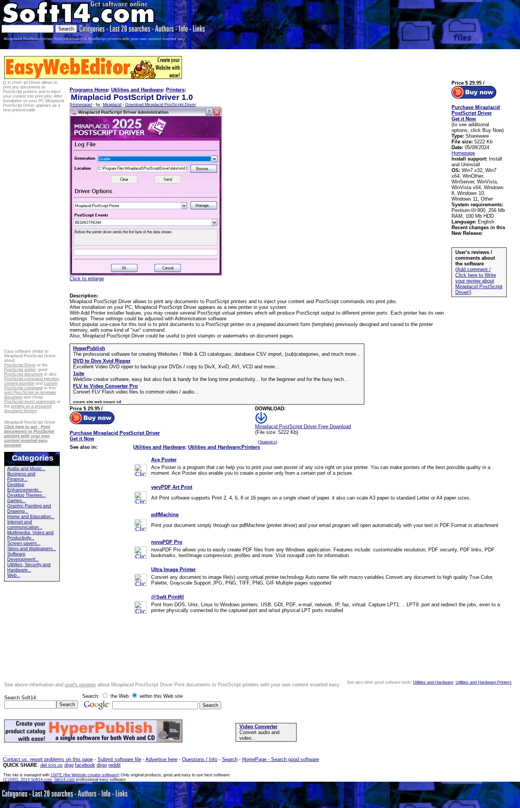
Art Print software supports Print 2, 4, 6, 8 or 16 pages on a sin (220, 498)
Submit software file (119, 759)
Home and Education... (30, 516)
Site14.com (64, 779)
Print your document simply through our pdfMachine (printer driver (223, 525)
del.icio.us (51, 765)
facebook (85, 765)
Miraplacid (112, 104)
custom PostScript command (30, 385)
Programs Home (89, 90)
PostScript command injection (31, 378)
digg (68, 765)
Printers (175, 90)
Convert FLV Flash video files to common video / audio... (136, 392)
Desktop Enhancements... (24, 487)
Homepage (81, 104)
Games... (16, 500)
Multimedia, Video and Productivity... (30, 535)
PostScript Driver (20, 365)
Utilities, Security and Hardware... (29, 567)
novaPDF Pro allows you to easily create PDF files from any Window (227, 550)
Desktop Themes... (26, 495)
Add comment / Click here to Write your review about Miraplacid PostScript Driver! (478, 281)
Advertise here (161, 759)
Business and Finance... (21, 476)
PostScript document (23, 374)
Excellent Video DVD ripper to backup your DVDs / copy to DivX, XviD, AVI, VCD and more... (176, 366)
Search (230, 759)
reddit (114, 765)
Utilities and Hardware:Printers (224, 447)
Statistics (267, 442)
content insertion (19, 383)
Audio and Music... (26, 468)
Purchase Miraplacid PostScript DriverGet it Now (115, 436)
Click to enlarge (87, 278)
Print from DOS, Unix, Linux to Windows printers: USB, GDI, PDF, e (226, 604)
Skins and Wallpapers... (31, 548)
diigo (102, 765)
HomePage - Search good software (280, 759)
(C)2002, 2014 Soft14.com (27, 779)
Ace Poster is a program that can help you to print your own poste (223, 467)
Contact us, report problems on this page (48, 759)
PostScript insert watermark (30, 401)
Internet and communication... (24, 524)
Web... (13, 575)
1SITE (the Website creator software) (85, 775)
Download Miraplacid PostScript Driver (160, 104)
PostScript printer (20, 369)
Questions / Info (199, 759)
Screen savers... (23, 543)
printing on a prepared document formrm (27, 408)
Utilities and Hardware (137, 90)
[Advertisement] (493, 24)
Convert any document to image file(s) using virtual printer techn (221, 577)
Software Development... (22, 556)
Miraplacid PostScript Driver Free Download (303, 426)
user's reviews (80, 685)
